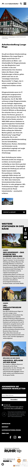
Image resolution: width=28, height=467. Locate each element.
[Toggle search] (21, 3)
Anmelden (14, 399)
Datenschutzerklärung (11, 430)
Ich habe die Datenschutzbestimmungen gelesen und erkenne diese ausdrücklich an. (13, 406)
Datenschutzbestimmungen (16, 416)
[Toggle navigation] (25, 3)
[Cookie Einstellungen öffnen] (2, 464)
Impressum (6, 423)
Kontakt (5, 427)
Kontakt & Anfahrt (9, 212)
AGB (9, 416)
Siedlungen (12, 37)
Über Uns (5, 433)
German (17, 465)
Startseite (5, 37)
